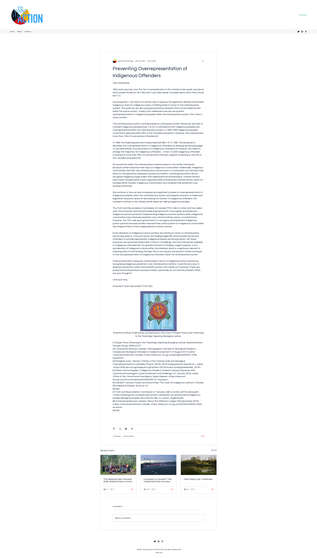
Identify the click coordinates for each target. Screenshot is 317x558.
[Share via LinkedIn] (126, 428)
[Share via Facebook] (114, 428)
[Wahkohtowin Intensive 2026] (118, 465)
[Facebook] (306, 31)
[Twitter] (298, 31)
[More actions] (202, 61)
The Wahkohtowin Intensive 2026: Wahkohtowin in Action (117, 480)
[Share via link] (132, 428)
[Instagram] (302, 31)
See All (214, 450)
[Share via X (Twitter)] (120, 428)
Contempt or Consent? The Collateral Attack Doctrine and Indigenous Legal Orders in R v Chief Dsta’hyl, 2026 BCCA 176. (158, 480)
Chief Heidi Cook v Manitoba (198, 479)
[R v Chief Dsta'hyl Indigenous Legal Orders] (158, 465)
